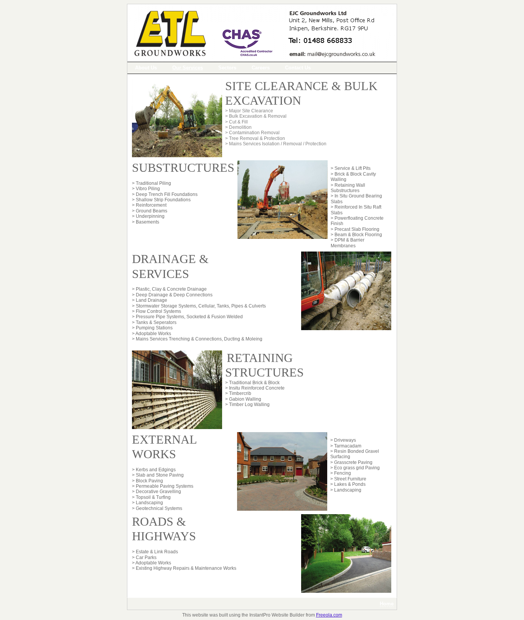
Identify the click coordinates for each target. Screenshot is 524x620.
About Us (146, 68)
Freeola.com (329, 615)
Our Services (187, 68)
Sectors (227, 68)
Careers (261, 68)
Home (387, 604)
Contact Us (298, 68)
